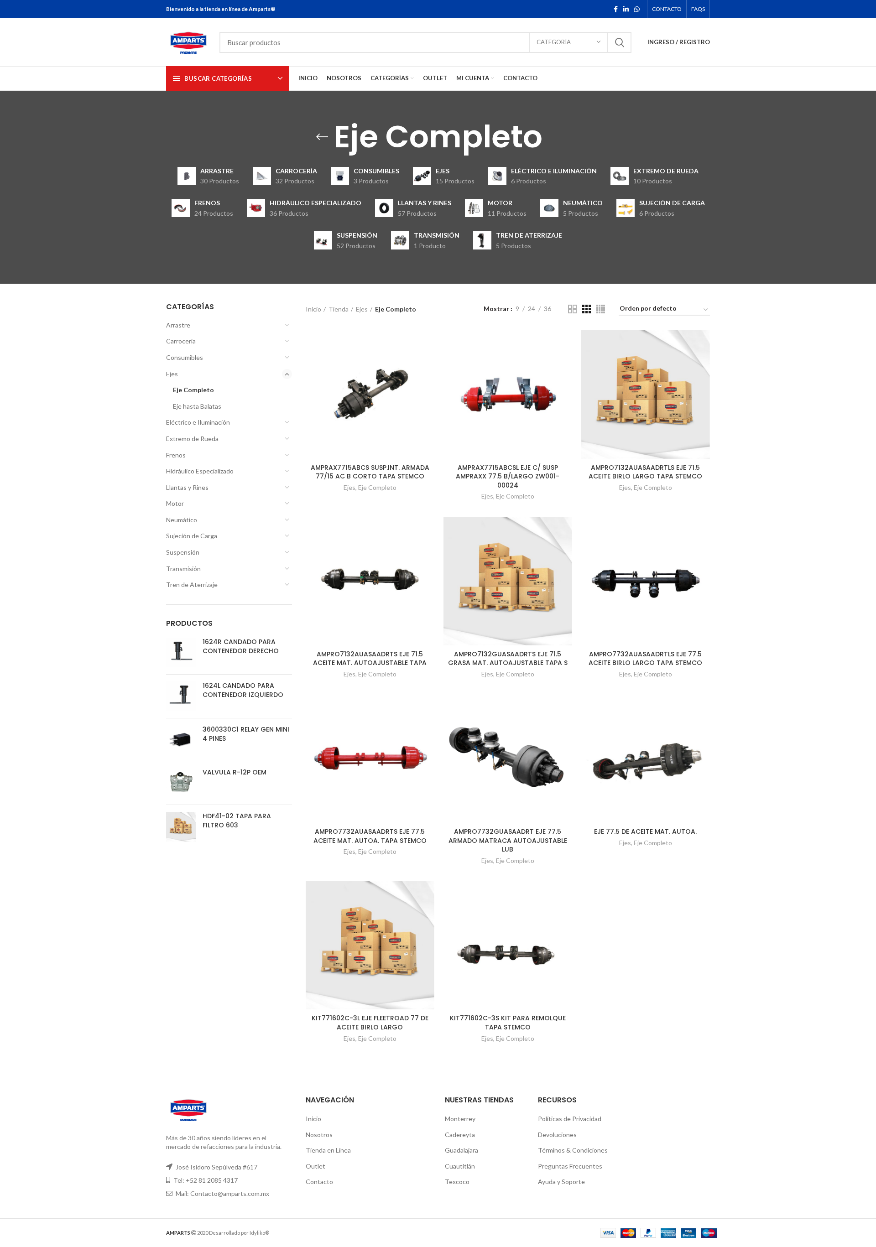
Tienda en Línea (328, 1150)
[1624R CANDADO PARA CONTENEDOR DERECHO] (181, 652)
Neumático (181, 520)
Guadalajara (461, 1150)
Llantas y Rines (187, 487)
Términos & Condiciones (573, 1150)
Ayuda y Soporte (561, 1181)
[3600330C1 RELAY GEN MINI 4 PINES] (181, 739)
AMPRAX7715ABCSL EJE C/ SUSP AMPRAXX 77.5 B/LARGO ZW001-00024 (507, 476)
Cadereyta (460, 1134)
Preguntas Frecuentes (570, 1166)
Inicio (313, 309)
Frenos (176, 455)
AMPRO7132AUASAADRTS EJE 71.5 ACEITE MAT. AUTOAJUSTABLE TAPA (370, 658)
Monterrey (460, 1118)
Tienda (338, 309)
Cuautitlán (460, 1166)
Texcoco (457, 1181)
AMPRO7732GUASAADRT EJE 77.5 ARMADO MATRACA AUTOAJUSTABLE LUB (507, 840)
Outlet (315, 1166)
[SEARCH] (619, 42)
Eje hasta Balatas (197, 406)
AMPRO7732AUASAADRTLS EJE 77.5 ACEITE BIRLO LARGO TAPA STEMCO (645, 658)
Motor (175, 503)
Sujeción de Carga (191, 536)
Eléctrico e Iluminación (198, 422)
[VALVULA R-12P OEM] (181, 783)
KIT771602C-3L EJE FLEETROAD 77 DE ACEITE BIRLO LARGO (370, 1022)
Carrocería (181, 341)
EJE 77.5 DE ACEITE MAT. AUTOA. (645, 831)
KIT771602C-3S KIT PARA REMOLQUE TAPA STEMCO (508, 1022)
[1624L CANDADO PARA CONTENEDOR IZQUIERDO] (181, 696)
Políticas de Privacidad (569, 1118)
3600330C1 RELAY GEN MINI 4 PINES (246, 734)
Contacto (319, 1181)
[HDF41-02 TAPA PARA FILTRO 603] (181, 827)
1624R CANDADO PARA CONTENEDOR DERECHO (241, 646)
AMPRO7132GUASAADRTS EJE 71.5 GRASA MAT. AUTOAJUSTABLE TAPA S (508, 658)
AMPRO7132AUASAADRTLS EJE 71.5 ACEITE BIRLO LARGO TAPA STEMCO (645, 472)
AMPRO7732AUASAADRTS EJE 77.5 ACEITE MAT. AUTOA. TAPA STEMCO (370, 836)
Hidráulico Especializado (200, 471)
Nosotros (319, 1134)
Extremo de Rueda (192, 438)
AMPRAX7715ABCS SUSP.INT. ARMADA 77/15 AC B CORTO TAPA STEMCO (370, 472)
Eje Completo (193, 390)
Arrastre (178, 325)
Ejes (172, 374)
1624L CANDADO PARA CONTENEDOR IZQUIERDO (243, 690)
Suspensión (182, 552)
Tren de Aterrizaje (192, 584)
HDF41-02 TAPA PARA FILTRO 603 (237, 821)
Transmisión (183, 568)
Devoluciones (557, 1134)
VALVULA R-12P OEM (234, 772)
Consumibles (184, 357)
